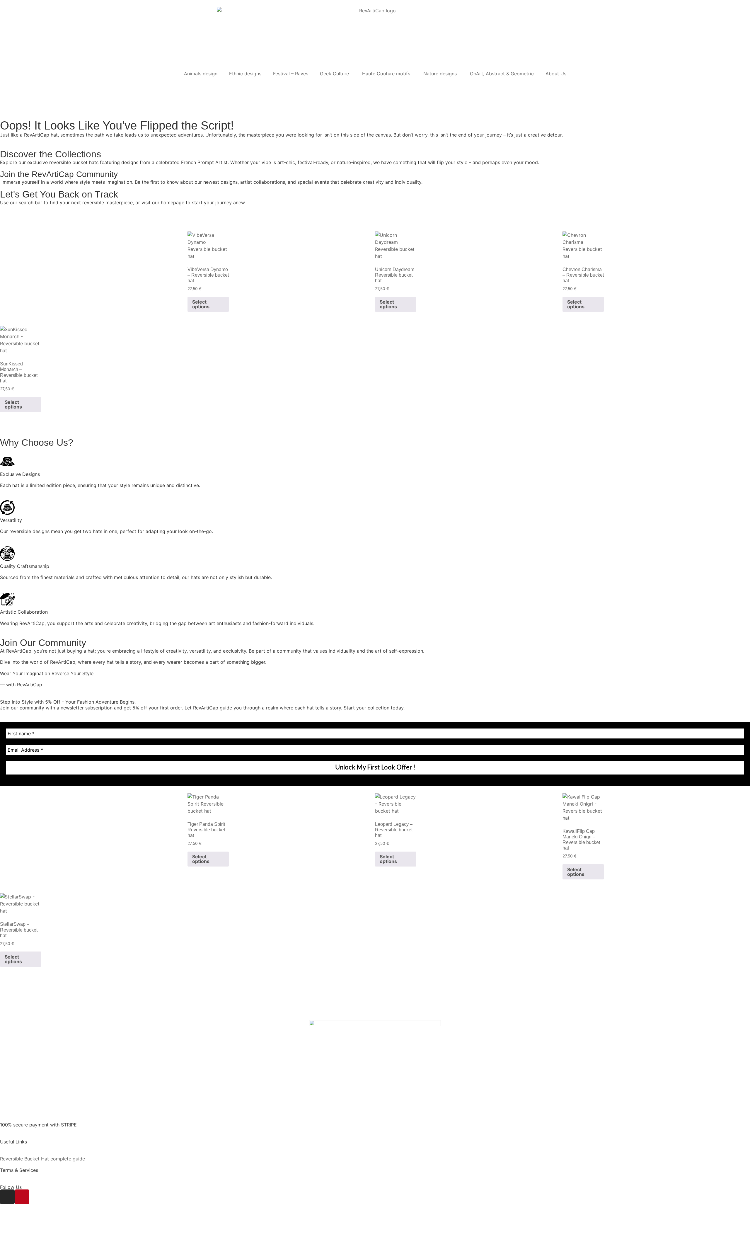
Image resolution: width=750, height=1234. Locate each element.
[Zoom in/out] (5, 1223)
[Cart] (7, 85)
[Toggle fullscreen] (16, 1223)
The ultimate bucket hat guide (33, 1147)
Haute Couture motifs (387, 73)
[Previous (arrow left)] (5, 1231)
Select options (200, 304)
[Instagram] (7, 1196)
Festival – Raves (290, 73)
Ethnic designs (245, 73)
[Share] (28, 1223)
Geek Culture (335, 73)
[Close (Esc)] (39, 1223)
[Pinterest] (22, 1196)
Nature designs (440, 73)
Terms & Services (19, 1170)
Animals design (200, 73)
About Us (556, 73)
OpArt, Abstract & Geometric (502, 73)
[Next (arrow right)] (16, 1231)
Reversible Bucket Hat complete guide (42, 1159)
